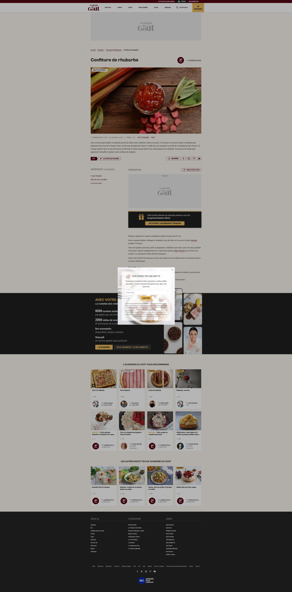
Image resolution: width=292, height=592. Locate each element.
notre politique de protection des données (146, 309)
